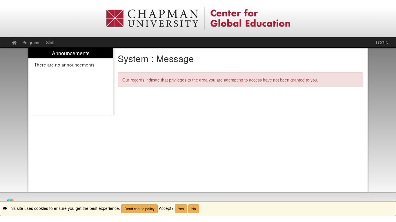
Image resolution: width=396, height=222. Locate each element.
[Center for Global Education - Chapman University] (198, 18)
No (193, 208)
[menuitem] (70, 81)
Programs (31, 42)
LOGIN (382, 42)
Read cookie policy (139, 208)
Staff (50, 42)
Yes (181, 208)
